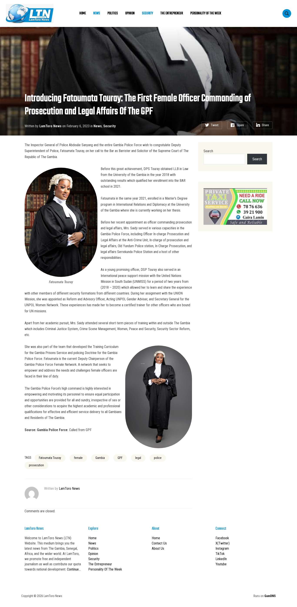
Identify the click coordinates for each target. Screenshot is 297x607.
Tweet (215, 125)
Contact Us (159, 543)
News (96, 13)
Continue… (74, 569)
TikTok (220, 554)
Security (147, 13)
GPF (120, 458)
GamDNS (270, 596)
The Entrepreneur (171, 13)
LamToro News (50, 126)
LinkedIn (221, 559)
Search (208, 151)
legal (138, 458)
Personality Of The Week (205, 13)
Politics (112, 13)
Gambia (100, 458)
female (78, 458)
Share (240, 125)
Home (82, 13)
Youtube (221, 564)
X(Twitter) (222, 543)
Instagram (222, 548)
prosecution (36, 465)
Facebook (222, 538)
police (158, 458)
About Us (158, 548)
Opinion (130, 13)
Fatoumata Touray (50, 458)
